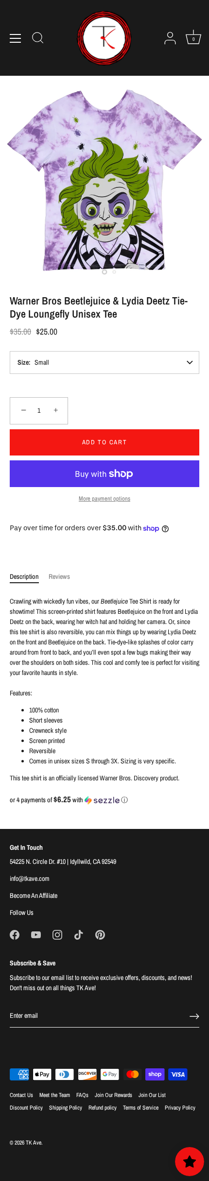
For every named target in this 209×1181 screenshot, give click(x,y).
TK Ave (33, 1143)
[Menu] (15, 38)
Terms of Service (140, 1108)
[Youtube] (36, 934)
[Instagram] (57, 934)
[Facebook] (14, 934)
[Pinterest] (100, 934)
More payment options (104, 498)
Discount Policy (26, 1108)
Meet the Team (54, 1095)
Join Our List (152, 1095)
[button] (104, 800)
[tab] (29, 577)
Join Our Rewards (113, 1095)
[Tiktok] (79, 934)
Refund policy (102, 1108)
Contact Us (21, 1095)
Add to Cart (104, 442)
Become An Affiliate (33, 895)
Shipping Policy (65, 1108)
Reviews (59, 576)
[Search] (38, 39)
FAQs (82, 1095)
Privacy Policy (180, 1108)
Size (23, 362)
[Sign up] (194, 1016)
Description (24, 576)
